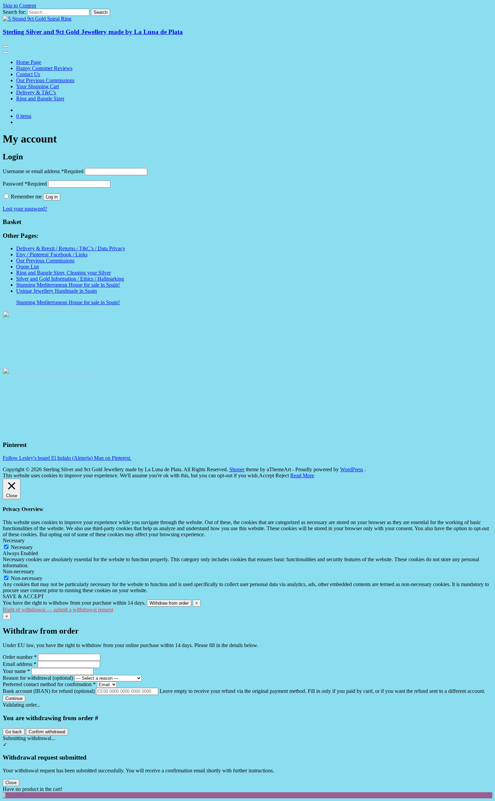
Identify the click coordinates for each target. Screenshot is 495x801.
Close (10, 782)
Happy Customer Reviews (44, 68)
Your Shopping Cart (37, 86)
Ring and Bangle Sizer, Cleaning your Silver (63, 273)
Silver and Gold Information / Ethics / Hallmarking (70, 279)
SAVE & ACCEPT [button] (23, 596)
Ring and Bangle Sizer (40, 98)
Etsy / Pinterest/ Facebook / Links (52, 254)
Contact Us (28, 74)
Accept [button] (266, 475)
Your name (16, 671)
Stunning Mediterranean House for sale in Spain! (68, 285)
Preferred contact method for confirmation (49, 684)
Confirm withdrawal (47, 731)
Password (25, 184)
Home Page (28, 62)
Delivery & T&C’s (36, 92)
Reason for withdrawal (38, 678)
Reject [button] (282, 475)
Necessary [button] (14, 540)
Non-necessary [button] (18, 571)
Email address (19, 664)
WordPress (351, 469)
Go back (13, 731)
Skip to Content (19, 5)
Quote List (27, 266)
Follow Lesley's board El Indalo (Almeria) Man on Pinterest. (67, 458)
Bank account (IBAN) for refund (49, 691)
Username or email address (43, 171)
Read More (302, 475)
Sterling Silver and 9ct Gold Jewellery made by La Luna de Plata (93, 31)
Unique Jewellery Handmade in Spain (56, 291)
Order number (20, 657)
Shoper (236, 469)
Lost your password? (25, 209)
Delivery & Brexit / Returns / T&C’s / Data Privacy (70, 248)
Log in (52, 196)
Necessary (22, 547)
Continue (14, 698)
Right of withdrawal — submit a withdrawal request (58, 609)
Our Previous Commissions (45, 80)
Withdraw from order (169, 603)
